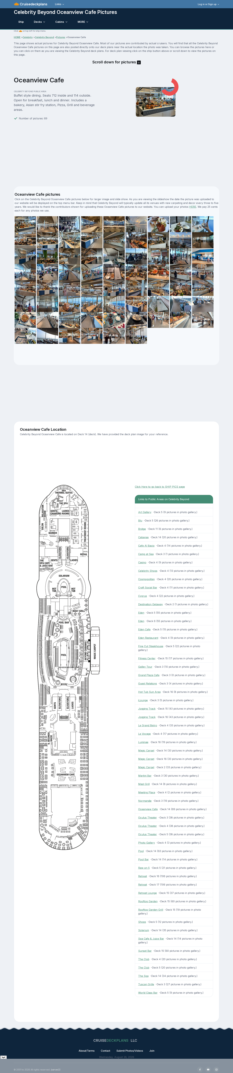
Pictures (60, 37)
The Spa (143, 976)
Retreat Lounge (147, 893)
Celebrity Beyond (44, 37)
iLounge (143, 700)
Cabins (59, 21)
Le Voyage (144, 733)
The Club (143, 959)
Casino (142, 562)
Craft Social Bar (147, 587)
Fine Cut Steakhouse (150, 646)
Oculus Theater (147, 817)
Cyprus (142, 596)
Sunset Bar (145, 950)
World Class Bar (148, 992)
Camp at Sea (146, 554)
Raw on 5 (144, 867)
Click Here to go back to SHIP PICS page (160, 486)
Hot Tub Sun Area (149, 691)
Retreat (142, 876)
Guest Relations (147, 683)
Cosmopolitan (146, 579)
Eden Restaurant (148, 637)
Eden (141, 612)
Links (58, 4)
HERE (192, 206)
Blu (140, 520)
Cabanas (143, 537)
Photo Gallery (146, 842)
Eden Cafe (144, 629)
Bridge (142, 528)
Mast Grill (144, 784)
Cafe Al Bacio (146, 545)
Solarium (143, 930)
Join (151, 1050)
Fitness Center (146, 658)
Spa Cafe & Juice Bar (151, 938)
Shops (142, 921)
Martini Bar (145, 775)
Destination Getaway (150, 604)
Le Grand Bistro (147, 725)
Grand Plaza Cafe (148, 675)
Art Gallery (144, 512)
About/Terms (86, 1050)
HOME (17, 37)
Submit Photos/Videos (129, 1050)
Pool (141, 851)
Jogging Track (146, 708)
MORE (81, 21)
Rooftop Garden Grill (150, 909)
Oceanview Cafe (148, 809)
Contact (105, 1050)
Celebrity (28, 37)
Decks (38, 21)
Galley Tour (145, 666)
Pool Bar (143, 859)
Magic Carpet (146, 750)
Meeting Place (146, 792)
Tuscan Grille (146, 984)
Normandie (145, 800)
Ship (21, 21)
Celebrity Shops (147, 570)
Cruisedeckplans (33, 4)
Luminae (143, 742)
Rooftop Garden (148, 901)
